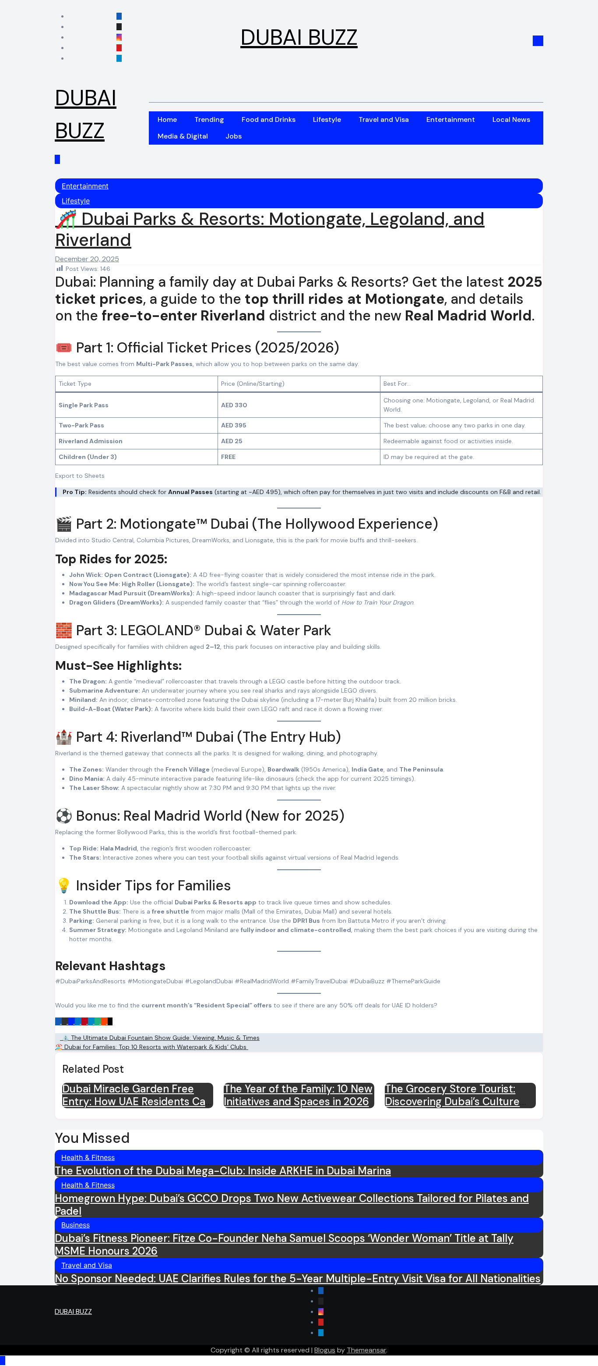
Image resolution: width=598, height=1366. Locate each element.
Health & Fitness (88, 1157)
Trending (209, 119)
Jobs (233, 136)
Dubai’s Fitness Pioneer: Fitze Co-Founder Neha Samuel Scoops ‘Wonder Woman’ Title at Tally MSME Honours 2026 (284, 1244)
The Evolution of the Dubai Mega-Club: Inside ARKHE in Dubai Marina (223, 1170)
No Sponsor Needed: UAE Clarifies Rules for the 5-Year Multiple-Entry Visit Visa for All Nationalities (298, 1278)
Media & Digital (183, 136)
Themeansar (366, 1350)
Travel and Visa (384, 119)
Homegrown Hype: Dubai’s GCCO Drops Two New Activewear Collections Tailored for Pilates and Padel (292, 1205)
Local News (511, 119)
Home (167, 119)
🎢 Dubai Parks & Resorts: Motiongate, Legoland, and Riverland (270, 229)
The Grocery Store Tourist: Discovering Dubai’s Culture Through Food (452, 1101)
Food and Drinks (268, 119)
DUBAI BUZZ (299, 37)
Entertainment (450, 119)
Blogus (324, 1350)
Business (75, 1224)
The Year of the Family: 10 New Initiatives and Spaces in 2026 (298, 1095)
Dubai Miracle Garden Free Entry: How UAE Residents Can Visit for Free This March (136, 1101)
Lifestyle (327, 119)
